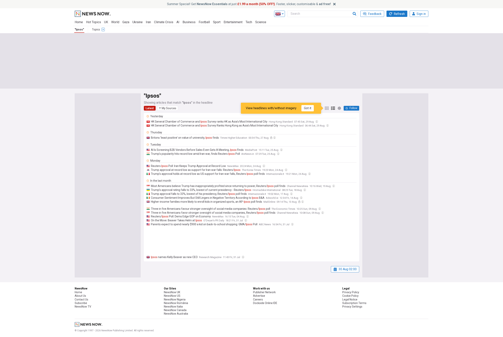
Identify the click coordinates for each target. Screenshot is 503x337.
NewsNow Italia (173, 306)
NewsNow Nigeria (174, 299)
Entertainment (233, 22)
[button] (167, 108)
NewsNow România (176, 303)
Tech (249, 22)
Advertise (259, 295)
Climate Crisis (163, 22)
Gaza (125, 22)
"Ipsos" (79, 29)
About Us (80, 295)
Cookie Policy (350, 295)
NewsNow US (172, 295)
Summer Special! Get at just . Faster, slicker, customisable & (249, 4)
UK (106, 22)
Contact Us (81, 299)
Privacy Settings (352, 306)
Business (189, 22)
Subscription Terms (354, 303)
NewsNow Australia (176, 313)
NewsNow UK (172, 292)
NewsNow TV (83, 306)
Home (79, 22)
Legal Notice (349, 299)
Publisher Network (264, 292)
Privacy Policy (350, 292)
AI (177, 22)
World (115, 22)
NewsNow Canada (175, 310)
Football (204, 22)
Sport (216, 22)
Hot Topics (93, 22)
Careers (258, 299)
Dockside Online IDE (265, 303)
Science (260, 22)
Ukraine (137, 22)
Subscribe (81, 303)
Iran (148, 22)
